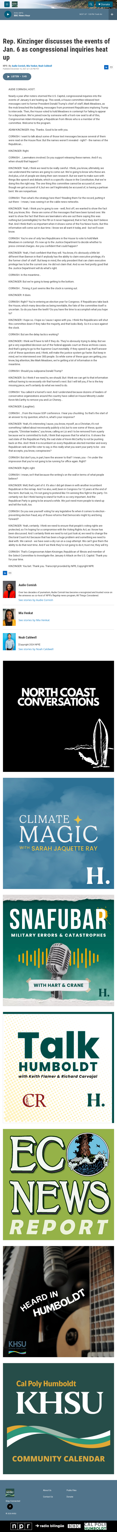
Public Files (71, 1490)
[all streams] (113, 14)
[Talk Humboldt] (58, 1067)
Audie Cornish (18, 65)
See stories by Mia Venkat (34, 620)
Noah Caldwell (45, 65)
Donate (105, 4)
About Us (47, 1490)
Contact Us (48, 1497)
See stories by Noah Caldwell (36, 649)
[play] (8, 14)
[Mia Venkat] (9, 617)
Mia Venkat (31, 65)
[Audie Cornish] (9, 589)
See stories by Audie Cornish (36, 600)
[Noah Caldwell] (9, 641)
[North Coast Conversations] (58, 716)
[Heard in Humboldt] (58, 1301)
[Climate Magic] (58, 833)
